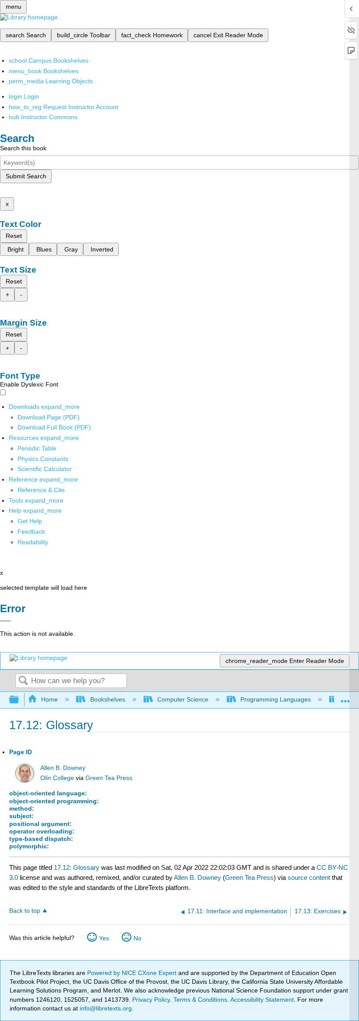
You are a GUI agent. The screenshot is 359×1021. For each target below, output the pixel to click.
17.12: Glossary (76, 867)
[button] (31, 531)
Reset (14, 235)
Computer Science (182, 699)
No (137, 938)
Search (23, 681)
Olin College (57, 778)
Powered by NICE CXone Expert (132, 972)
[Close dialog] (5, 620)
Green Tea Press (108, 778)
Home (49, 699)
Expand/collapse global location (345, 697)
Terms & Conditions (200, 999)
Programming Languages (276, 699)
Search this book (23, 148)
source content (309, 877)
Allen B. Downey (62, 768)
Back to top (24, 911)
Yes (104, 938)
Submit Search (26, 176)
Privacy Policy (151, 999)
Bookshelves (107, 699)
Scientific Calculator (45, 468)
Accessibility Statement (262, 999)
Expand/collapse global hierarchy (20, 700)
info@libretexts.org (105, 1008)
